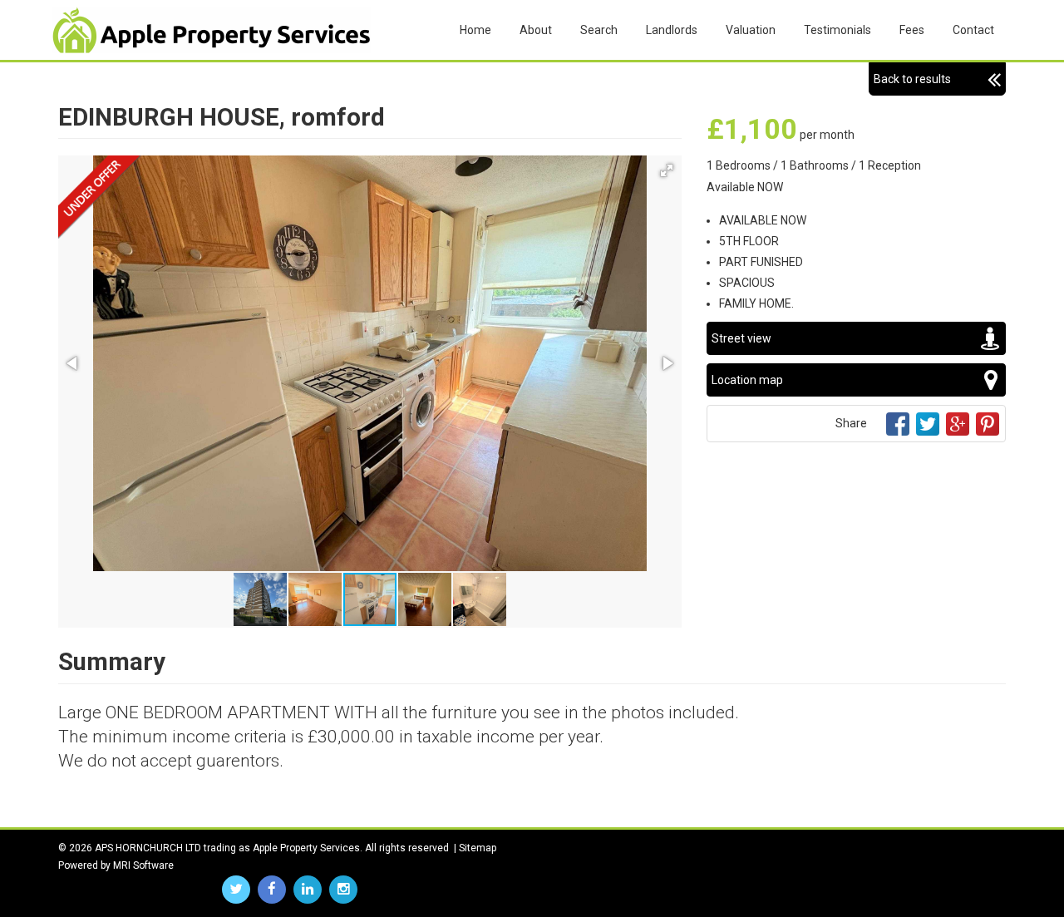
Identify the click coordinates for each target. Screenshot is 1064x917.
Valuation (751, 30)
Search (599, 30)
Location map (747, 380)
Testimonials (837, 30)
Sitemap (477, 848)
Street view (741, 338)
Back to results (912, 79)
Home (475, 30)
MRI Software (143, 865)
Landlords (671, 30)
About (536, 30)
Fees (911, 30)
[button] (666, 170)
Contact (973, 30)
